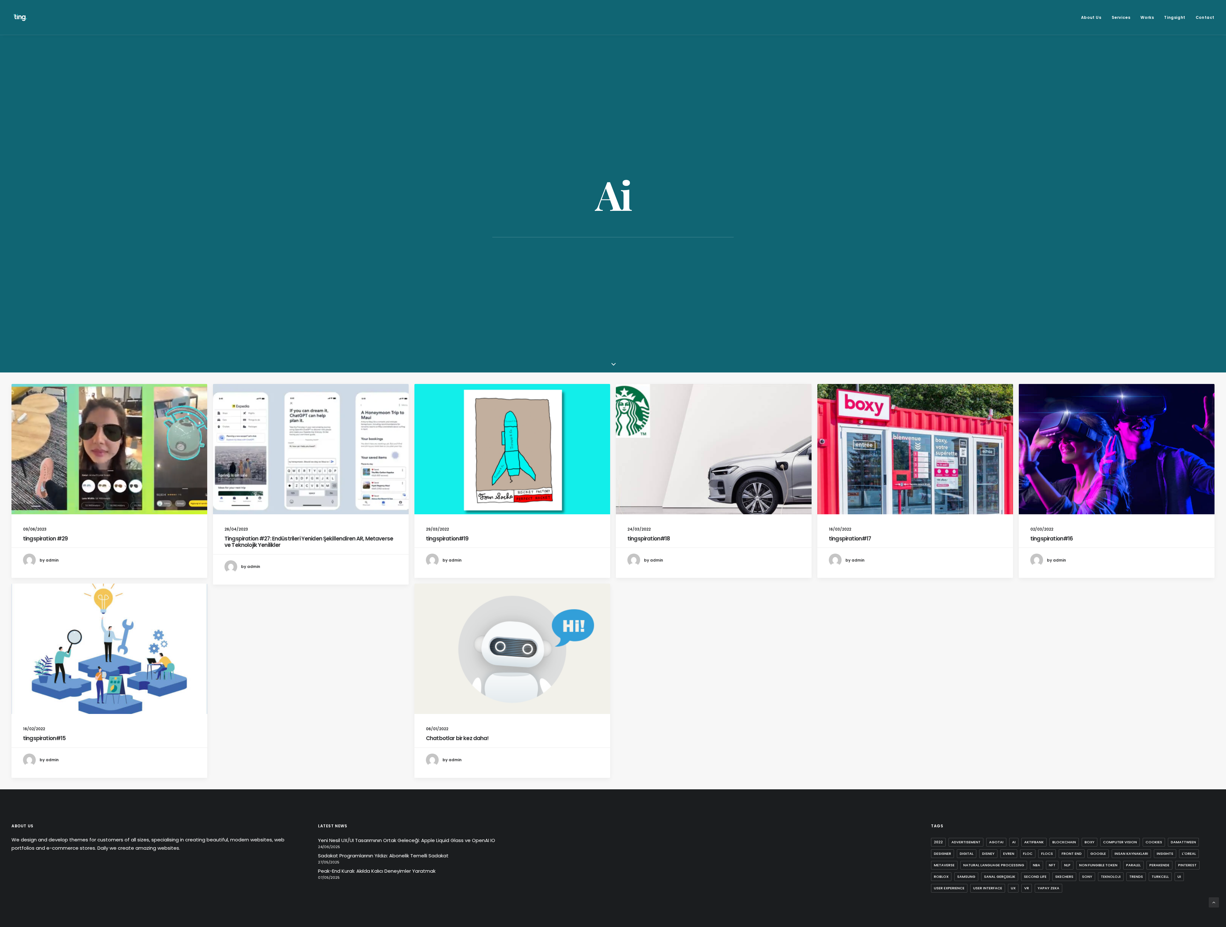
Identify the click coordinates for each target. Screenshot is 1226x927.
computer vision (1120, 842)
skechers (1064, 876)
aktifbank (1034, 842)
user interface (987, 888)
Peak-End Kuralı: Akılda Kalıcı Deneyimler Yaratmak (376, 871)
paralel (1133, 865)
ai (1014, 842)
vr (1026, 888)
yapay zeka (1048, 888)
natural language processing (993, 865)
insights (1165, 853)
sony (1087, 876)
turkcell (1160, 876)
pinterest (1187, 865)
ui (1179, 876)
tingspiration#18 (648, 538)
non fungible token (1098, 865)
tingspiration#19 (447, 538)
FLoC (1028, 853)
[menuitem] (1093, 17)
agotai (996, 842)
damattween (1183, 842)
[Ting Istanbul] (20, 17)
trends (1136, 876)
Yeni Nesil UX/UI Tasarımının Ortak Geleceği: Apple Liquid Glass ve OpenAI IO (406, 840)
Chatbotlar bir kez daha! (457, 738)
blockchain (1064, 842)
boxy (1089, 842)
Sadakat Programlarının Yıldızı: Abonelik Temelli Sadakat (383, 855)
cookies (1154, 842)
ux (1013, 888)
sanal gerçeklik (999, 876)
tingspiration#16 (1051, 538)
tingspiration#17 (850, 538)
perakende (1159, 865)
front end (1072, 853)
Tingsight (1174, 17)
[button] (109, 449)
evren (1008, 853)
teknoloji (1111, 876)
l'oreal (1189, 853)
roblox (941, 876)
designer (942, 853)
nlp (1067, 865)
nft (1052, 865)
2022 (938, 842)
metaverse (944, 865)
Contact (1205, 17)
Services (1121, 17)
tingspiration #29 (45, 538)
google (1098, 853)
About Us (1091, 17)
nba (1036, 865)
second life (1035, 876)
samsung (966, 876)
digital (966, 853)
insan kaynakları (1131, 853)
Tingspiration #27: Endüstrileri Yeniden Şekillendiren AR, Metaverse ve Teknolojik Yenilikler (308, 542)
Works (1147, 17)
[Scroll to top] (1214, 902)
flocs (1047, 853)
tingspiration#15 (44, 738)
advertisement (965, 842)
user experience (949, 888)
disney (988, 853)
